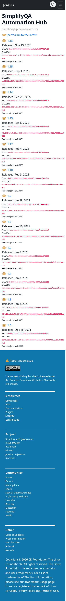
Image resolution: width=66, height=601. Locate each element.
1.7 (9, 222)
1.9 (9, 196)
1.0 (9, 325)
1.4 (9, 273)
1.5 (9, 248)
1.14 (10, 92)
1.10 (10, 170)
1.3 (9, 299)
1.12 (10, 144)
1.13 (10, 118)
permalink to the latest (22, 35)
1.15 (10, 66)
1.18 (10, 40)
